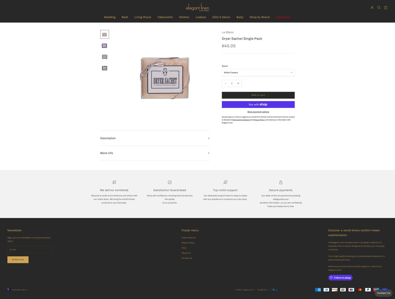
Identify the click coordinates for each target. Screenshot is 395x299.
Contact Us (187, 258)
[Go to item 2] (104, 45)
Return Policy (188, 243)
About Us (186, 253)
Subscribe (18, 259)
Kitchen (184, 17)
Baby (240, 17)
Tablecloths (165, 17)
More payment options (258, 112)
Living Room (142, 17)
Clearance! (283, 17)
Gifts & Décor (221, 17)
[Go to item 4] (104, 67)
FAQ (184, 248)
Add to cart (258, 95)
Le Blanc (228, 32)
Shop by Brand (260, 17)
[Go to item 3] (104, 56)
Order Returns (188, 238)
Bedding (110, 17)
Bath (125, 17)
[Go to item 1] (104, 34)
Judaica (200, 17)
